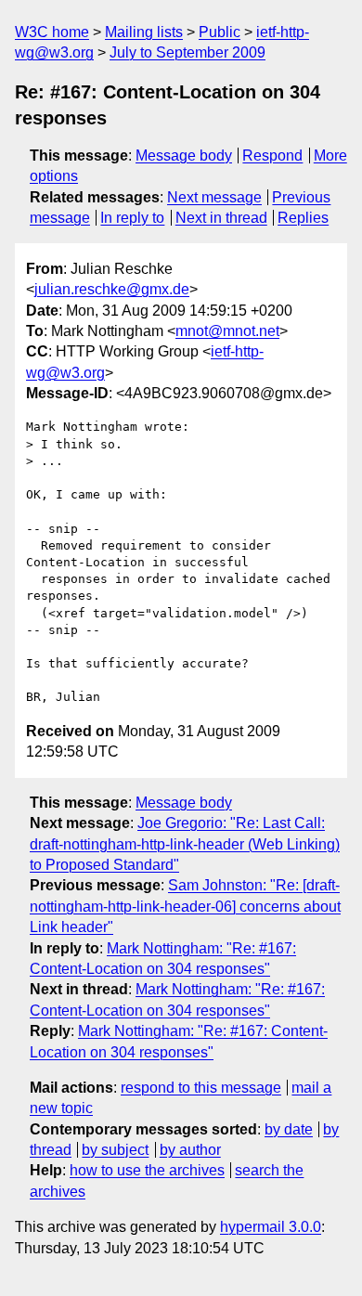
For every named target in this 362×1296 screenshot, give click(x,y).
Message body (184, 155)
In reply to (132, 218)
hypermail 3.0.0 (270, 1227)
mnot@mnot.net (227, 331)
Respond (272, 155)
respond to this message (201, 1087)
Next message (214, 197)
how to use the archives (147, 1170)
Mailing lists (144, 32)
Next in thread (221, 218)
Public (219, 32)
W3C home (52, 32)
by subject (115, 1150)
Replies (303, 218)
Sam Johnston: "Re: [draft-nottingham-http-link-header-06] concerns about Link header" (185, 906)
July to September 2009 (187, 52)
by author (190, 1150)
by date (289, 1129)
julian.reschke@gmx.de (111, 289)
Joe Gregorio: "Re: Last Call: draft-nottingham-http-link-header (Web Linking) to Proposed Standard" (185, 844)
